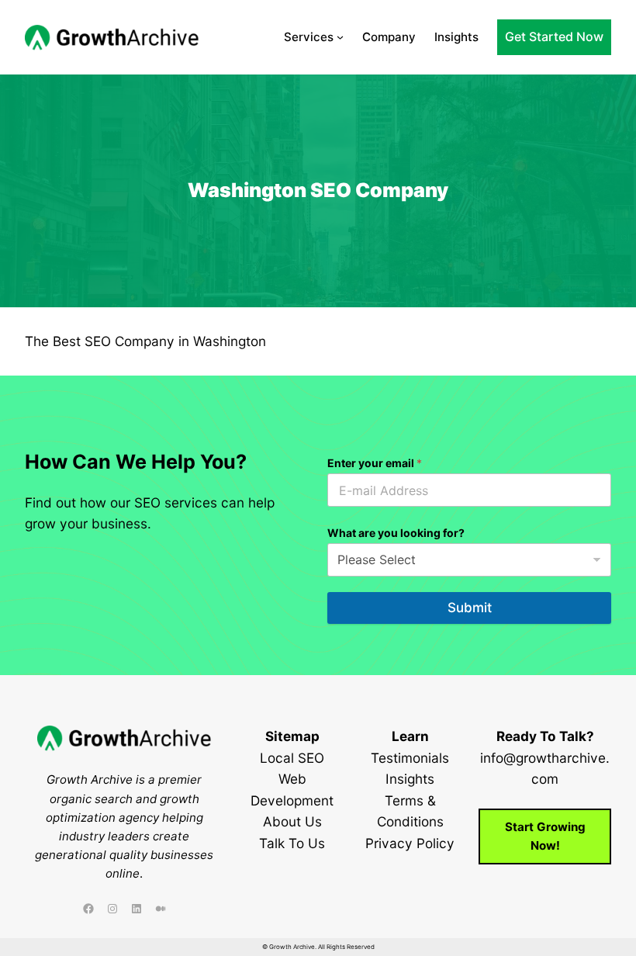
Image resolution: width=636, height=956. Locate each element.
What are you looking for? (396, 532)
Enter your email (374, 462)
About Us (292, 821)
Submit (470, 607)
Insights (409, 779)
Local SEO (292, 758)
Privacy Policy (410, 843)
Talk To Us (292, 843)
